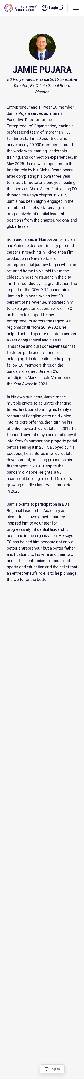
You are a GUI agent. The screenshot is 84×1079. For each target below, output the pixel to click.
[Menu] (76, 8)
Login (58, 8)
